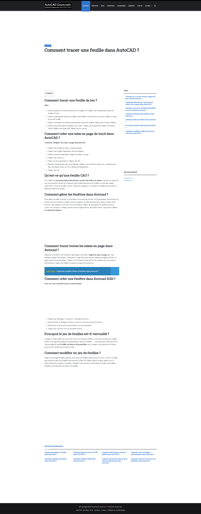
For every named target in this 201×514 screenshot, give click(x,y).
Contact (103, 510)
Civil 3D (139, 6)
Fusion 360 (110, 6)
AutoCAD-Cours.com (115, 507)
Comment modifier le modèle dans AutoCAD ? (55, 453)
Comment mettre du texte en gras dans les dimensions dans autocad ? (115, 461)
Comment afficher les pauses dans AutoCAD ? (55, 460)
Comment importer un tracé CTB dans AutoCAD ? (85, 453)
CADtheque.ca (128, 180)
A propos (97, 510)
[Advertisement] (100, 27)
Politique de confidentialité (116, 510)
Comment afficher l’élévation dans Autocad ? (84, 460)
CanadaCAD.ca (128, 178)
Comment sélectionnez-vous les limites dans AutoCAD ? (114, 453)
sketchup (95, 6)
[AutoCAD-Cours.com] (57, 6)
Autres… (148, 6)
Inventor (132, 6)
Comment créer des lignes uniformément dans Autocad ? (142, 453)
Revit (102, 6)
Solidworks (121, 6)
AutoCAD (86, 6)
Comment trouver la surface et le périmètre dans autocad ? (143, 460)
